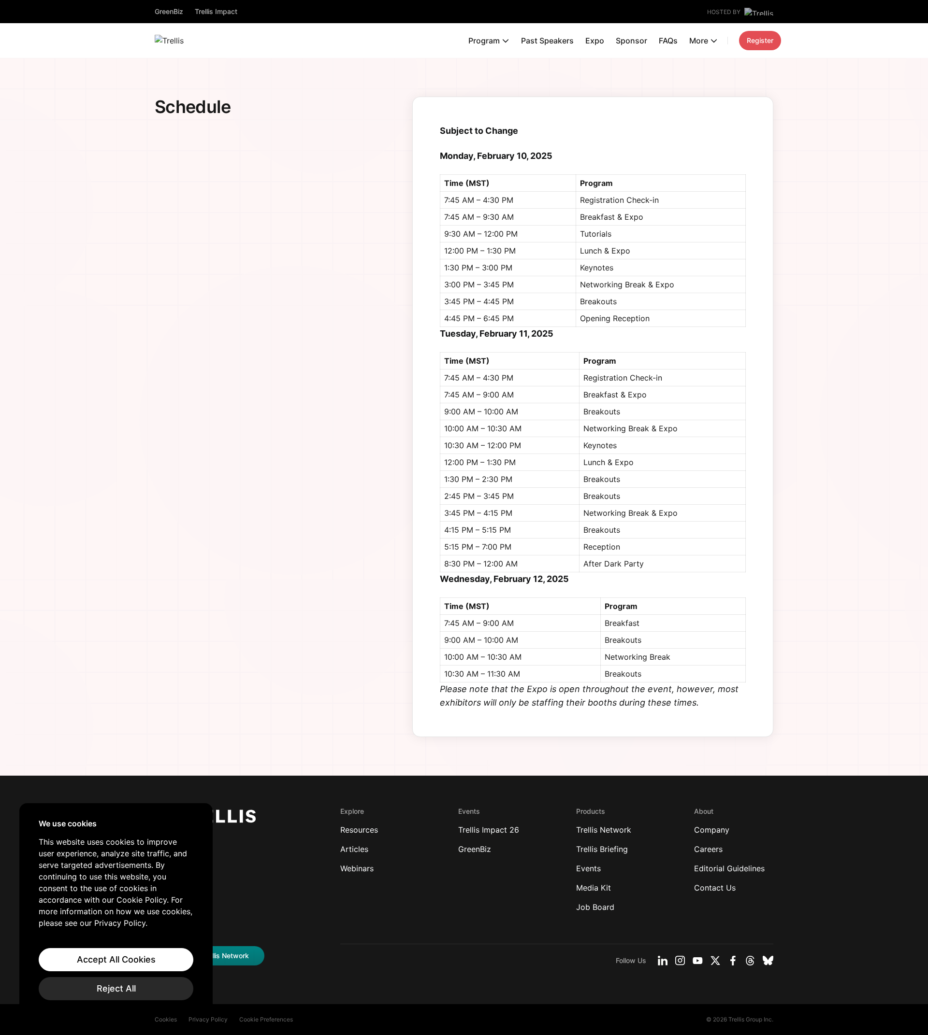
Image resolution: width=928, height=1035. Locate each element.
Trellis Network (603, 830)
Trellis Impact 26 (488, 830)
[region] (116, 909)
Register (760, 40)
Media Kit (593, 888)
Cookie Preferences (266, 1019)
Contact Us (715, 888)
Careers (708, 849)
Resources (359, 830)
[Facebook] (733, 960)
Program (484, 40)
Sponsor (631, 40)
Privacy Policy (208, 1019)
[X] (715, 960)
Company (711, 830)
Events (588, 868)
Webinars (357, 868)
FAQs (668, 40)
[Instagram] (680, 960)
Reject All (116, 988)
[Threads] (750, 960)
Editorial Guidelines (729, 868)
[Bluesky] (768, 960)
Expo (594, 40)
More (698, 40)
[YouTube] (698, 960)
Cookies (166, 1019)
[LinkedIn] (662, 960)
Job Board (595, 907)
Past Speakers (547, 40)
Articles (354, 849)
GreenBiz (169, 11)
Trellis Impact (216, 11)
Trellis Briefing (602, 849)
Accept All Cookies (116, 959)
